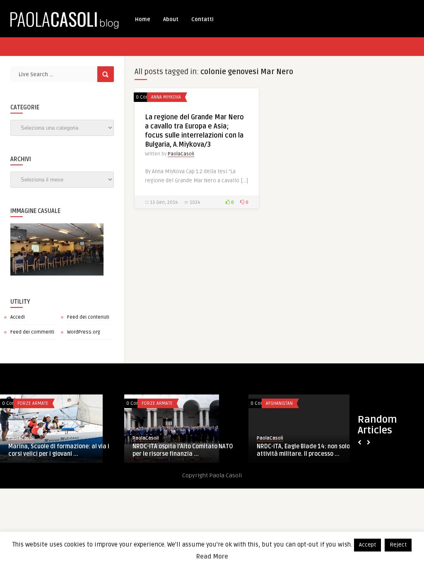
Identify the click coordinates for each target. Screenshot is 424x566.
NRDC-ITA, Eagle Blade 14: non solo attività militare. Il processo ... (303, 450)
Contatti (202, 19)
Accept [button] (367, 545)
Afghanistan (279, 403)
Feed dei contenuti (88, 317)
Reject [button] (398, 545)
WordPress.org (83, 332)
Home (142, 19)
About (170, 19)
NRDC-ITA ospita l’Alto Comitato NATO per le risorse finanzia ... (182, 450)
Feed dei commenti (32, 332)
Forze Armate (32, 403)
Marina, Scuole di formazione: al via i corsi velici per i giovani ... (58, 450)
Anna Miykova (166, 97)
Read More (212, 556)
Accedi (17, 317)
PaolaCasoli (181, 154)
